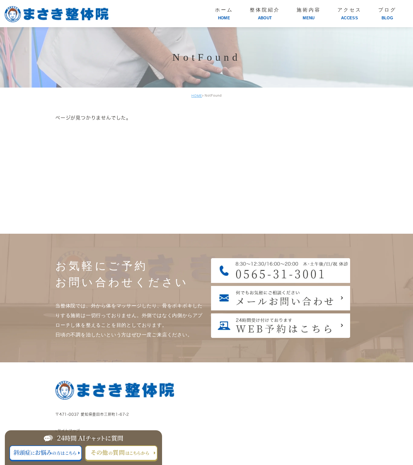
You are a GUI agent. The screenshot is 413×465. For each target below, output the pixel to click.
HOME (196, 95)
